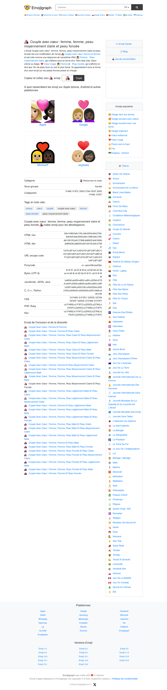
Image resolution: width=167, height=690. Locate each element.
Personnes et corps (49, 15)
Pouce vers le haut (119, 144)
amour (29, 208)
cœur (39, 208)
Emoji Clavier (124, 43)
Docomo (83, 630)
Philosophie (116, 490)
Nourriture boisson (83, 15)
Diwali (113, 243)
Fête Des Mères (118, 289)
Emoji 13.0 (124, 656)
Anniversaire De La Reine (123, 187)
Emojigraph (41, 7)
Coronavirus (116, 224)
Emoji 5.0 (83, 652)
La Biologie (116, 430)
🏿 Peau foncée (77, 63)
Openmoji (43, 622)
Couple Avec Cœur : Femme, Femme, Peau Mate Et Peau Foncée (58, 446)
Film (112, 275)
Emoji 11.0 (124, 652)
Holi (112, 344)
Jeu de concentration (124, 58)
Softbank (124, 626)
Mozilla (83, 626)
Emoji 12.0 (42, 656)
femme (83, 208)
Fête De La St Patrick (121, 284)
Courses (114, 233)
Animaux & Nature (66, 15)
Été (112, 591)
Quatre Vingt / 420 (119, 508)
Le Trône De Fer (118, 444)
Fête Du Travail (118, 298)
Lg (43, 626)
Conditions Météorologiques (124, 215)
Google (83, 124)
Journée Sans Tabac (120, 416)
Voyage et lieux (98, 15)
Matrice (114, 467)
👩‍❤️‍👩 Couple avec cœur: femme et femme (80, 53)
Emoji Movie (116, 252)
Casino (114, 201)
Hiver (113, 339)
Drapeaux (138, 15)
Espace (114, 256)
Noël (112, 485)
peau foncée (32, 213)
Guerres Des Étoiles (120, 312)
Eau (112, 247)
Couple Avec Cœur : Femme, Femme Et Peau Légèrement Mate (57, 405)
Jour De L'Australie (119, 362)
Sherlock (114, 536)
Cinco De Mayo (118, 206)
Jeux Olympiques (119, 353)
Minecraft (115, 471)
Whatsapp (42, 618)
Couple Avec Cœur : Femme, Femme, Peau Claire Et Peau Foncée (59, 353)
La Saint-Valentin (118, 425)
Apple (42, 124)
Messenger (83, 618)
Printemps (115, 499)
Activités (110, 15)
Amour (113, 178)
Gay (112, 307)
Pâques (114, 504)
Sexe (113, 531)
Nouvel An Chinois (119, 587)
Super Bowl (116, 545)
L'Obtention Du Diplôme (122, 420)
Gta (112, 303)
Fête (112, 279)
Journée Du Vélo (118, 372)
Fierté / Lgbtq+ (117, 270)
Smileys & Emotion (32, 15)
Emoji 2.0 (83, 648)
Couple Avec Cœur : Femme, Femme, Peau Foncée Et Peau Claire (59, 450)
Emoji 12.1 (83, 656)
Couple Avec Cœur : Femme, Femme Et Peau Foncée (52, 473)
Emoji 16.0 (83, 664)
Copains (114, 219)
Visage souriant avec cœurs (123, 118)
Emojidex (83, 622)
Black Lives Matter (119, 192)
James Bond (116, 349)
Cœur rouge (115, 139)
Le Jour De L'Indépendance (124, 448)
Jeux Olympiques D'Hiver (122, 358)
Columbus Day (117, 210)
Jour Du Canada (118, 582)
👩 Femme (81, 57)
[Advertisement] (83, 29)
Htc (124, 622)
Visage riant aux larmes (121, 114)
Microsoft (42, 165)
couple (50, 208)
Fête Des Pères (118, 293)
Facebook (124, 611)
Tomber (114, 550)
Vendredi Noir (117, 568)
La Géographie (117, 434)
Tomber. (114, 554)
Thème (124, 165)
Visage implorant (118, 130)
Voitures (114, 573)
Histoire (114, 335)
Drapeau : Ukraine (118, 152)
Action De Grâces (119, 173)
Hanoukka (115, 326)
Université (115, 563)
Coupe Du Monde (119, 229)
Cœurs (113, 238)
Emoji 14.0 (83, 660)
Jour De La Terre (118, 367)
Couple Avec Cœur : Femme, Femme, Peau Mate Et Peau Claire (57, 424)
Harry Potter (116, 330)
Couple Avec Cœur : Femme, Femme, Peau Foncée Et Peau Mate (58, 469)
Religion (114, 517)
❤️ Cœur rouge (48, 63)
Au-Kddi (42, 630)
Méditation (115, 480)
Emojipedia (43, 634)
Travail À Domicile (119, 559)
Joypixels (83, 165)
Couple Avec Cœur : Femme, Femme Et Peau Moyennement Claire (59, 364)
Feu (111, 148)
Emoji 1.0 (43, 648)
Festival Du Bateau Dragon (123, 261)
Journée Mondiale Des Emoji (124, 411)
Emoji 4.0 (43, 652)
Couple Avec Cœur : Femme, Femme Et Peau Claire (52, 330)
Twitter (43, 615)
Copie (78, 77)
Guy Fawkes (116, 316)
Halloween (115, 321)
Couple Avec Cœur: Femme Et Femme (45, 326)
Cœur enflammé (117, 135)
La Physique (116, 439)
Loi (112, 453)
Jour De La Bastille (119, 577)
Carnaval (115, 196)
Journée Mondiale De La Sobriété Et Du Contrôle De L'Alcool (122, 404)
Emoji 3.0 (124, 648)
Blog (124, 51)
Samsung (83, 615)
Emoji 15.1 (42, 664)
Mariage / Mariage (119, 457)
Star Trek (115, 540)
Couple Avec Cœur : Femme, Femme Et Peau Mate (51, 442)
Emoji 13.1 (42, 660)
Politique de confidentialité (125, 678)
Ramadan (115, 513)
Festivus (114, 266)
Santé (113, 527)
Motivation (115, 476)
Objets (118, 15)
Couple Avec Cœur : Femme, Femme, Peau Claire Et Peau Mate (57, 349)
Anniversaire (116, 183)
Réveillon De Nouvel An (122, 522)
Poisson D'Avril (117, 494)
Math (113, 462)
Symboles (127, 15)
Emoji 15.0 (124, 660)
